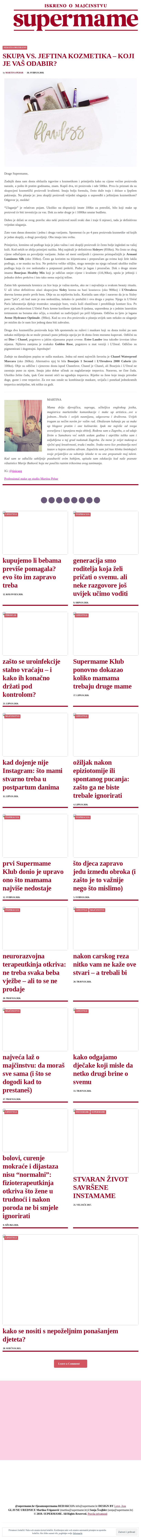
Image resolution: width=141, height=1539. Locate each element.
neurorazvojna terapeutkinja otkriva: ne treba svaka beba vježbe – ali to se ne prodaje (34, 972)
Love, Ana (120, 1506)
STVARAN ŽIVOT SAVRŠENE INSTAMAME (100, 1187)
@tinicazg (15, 471)
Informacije (77, 1533)
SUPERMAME (98, 1112)
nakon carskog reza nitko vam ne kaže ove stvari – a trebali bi (104, 964)
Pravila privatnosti (97, 1513)
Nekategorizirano (15, 48)
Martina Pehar (14, 73)
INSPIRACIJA (83, 514)
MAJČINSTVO (12, 716)
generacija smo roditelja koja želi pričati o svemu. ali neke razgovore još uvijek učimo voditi (100, 577)
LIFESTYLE (11, 514)
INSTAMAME (82, 1112)
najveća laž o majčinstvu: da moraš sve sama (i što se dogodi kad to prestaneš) (33, 1073)
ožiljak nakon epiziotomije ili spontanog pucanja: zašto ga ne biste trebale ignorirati (101, 778)
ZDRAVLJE (10, 615)
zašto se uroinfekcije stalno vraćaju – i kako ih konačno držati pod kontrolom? (31, 678)
